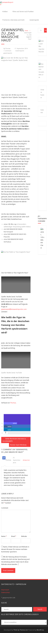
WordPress (40, 630)
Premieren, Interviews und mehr (13, 20)
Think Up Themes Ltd (20, 630)
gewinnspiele (8, 53)
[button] (10, 423)
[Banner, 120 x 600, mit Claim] (42, 248)
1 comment (7, 51)
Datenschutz (5, 592)
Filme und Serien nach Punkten (23, 11)
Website (24, 536)
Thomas (7, 48)
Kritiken (5, 11)
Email (13, 536)
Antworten (26, 460)
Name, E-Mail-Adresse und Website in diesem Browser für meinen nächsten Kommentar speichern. (15, 549)
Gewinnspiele (34, 20)
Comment (4, 508)
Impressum (5, 590)
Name (4, 536)
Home (26, 30)
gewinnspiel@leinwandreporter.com (14, 309)
